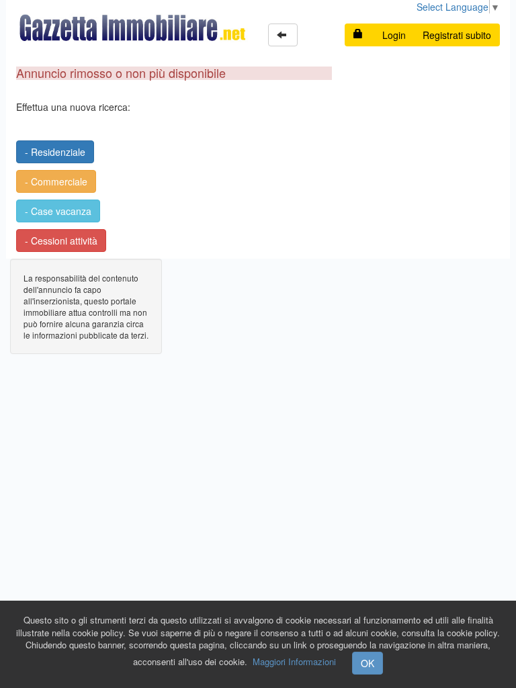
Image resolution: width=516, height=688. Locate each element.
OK (367, 663)
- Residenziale (55, 152)
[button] (283, 35)
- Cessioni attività (61, 240)
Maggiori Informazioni (294, 661)
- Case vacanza (58, 211)
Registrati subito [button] (457, 35)
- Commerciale (56, 181)
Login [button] (394, 35)
